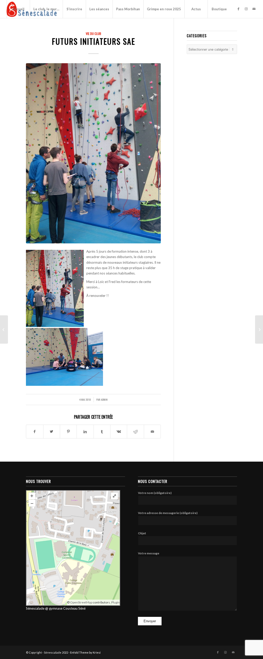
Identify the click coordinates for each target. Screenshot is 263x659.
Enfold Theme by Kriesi (85, 652)
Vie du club (93, 33)
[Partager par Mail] (152, 431)
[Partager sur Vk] (118, 431)
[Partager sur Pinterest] (68, 431)
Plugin (115, 602)
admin (104, 399)
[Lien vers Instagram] (246, 9)
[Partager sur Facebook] (34, 431)
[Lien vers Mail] (254, 9)
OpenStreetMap (81, 602)
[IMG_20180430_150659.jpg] (93, 153)
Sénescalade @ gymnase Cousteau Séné (56, 608)
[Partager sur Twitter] (51, 431)
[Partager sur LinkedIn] (85, 431)
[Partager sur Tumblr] (102, 431)
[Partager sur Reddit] (135, 431)
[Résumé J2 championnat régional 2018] (4, 329)
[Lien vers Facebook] (238, 9)
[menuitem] (18, 9)
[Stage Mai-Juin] (259, 329)
